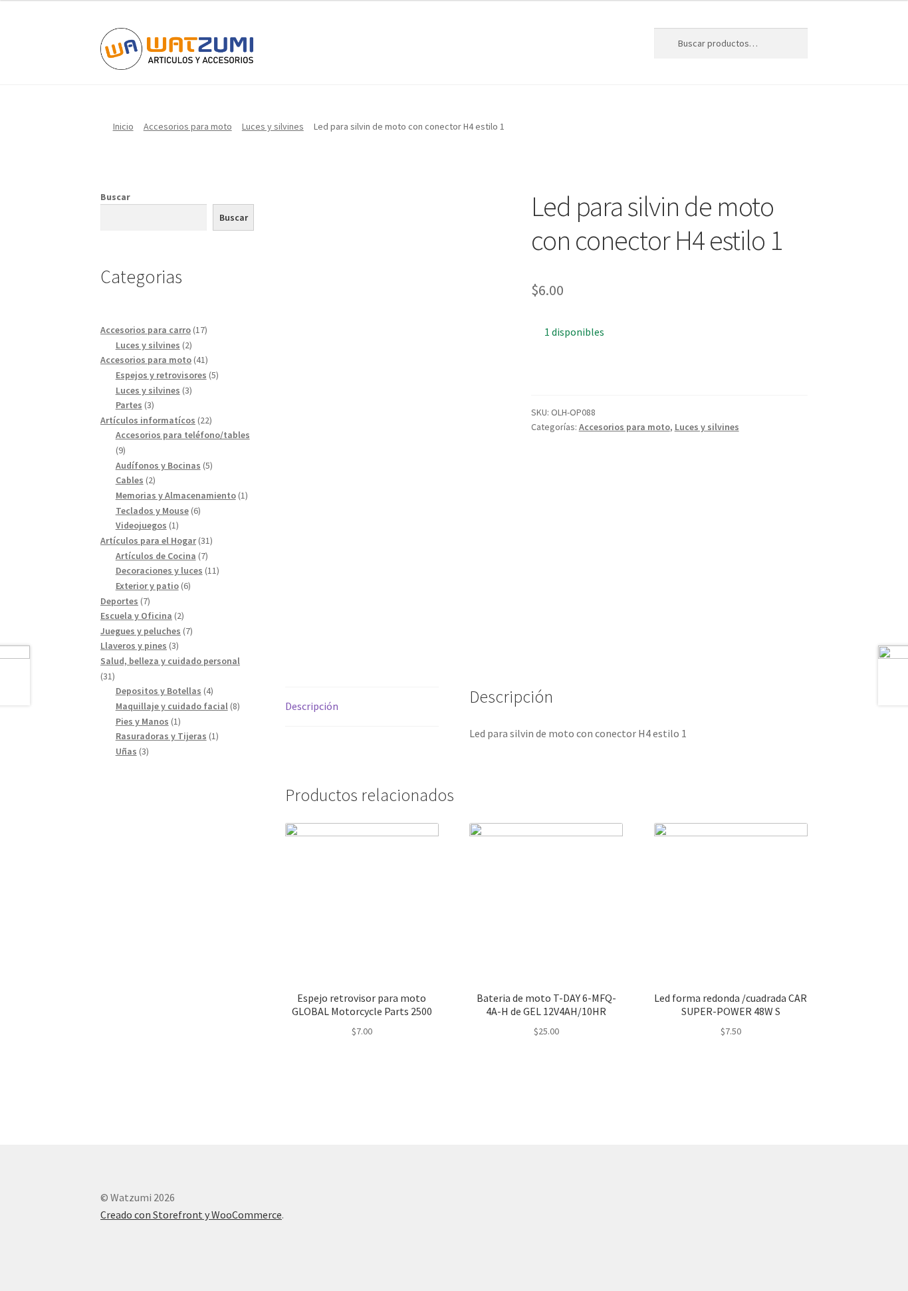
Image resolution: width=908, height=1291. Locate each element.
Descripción (311, 706)
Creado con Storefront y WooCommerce (191, 1214)
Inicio (123, 126)
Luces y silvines (273, 126)
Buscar (115, 197)
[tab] (362, 707)
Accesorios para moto (188, 126)
